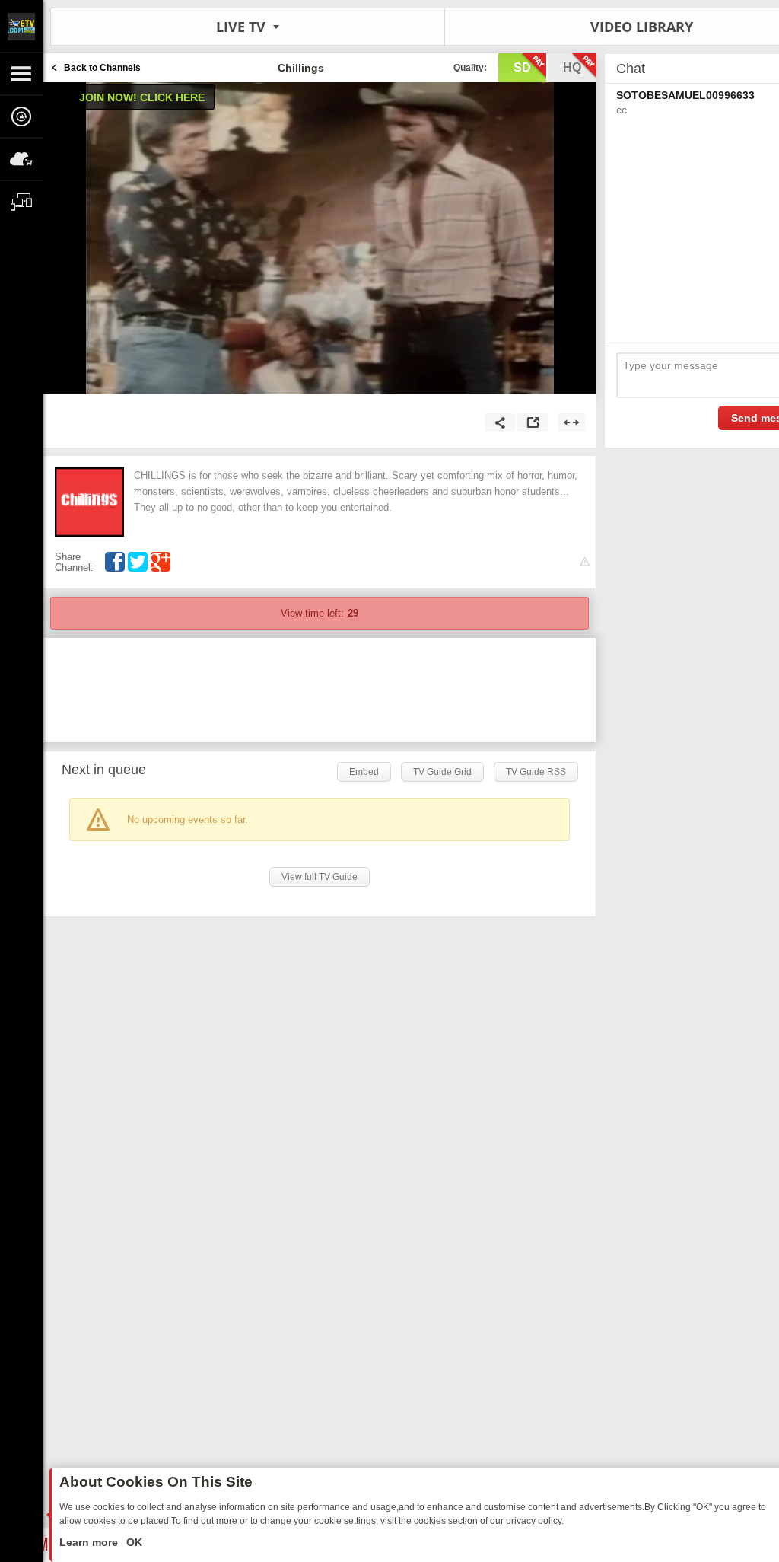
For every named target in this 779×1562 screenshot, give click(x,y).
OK (132, 1542)
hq (572, 67)
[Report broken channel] (585, 562)
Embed (364, 772)
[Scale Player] (571, 422)
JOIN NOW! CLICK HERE (142, 97)
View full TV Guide (319, 877)
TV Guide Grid (442, 772)
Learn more (90, 1542)
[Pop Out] (532, 422)
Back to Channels (102, 67)
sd (522, 67)
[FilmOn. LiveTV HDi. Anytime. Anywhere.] (21, 26)
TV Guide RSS (536, 772)
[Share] (500, 422)
